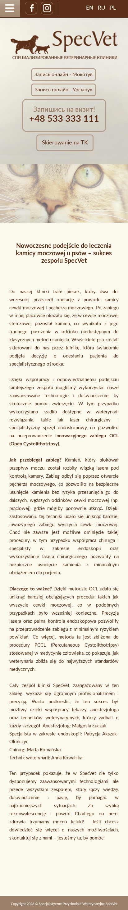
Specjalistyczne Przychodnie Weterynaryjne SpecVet (78, 904)
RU (101, 8)
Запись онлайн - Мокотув (63, 74)
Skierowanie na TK (65, 143)
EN (89, 8)
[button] (10, 8)
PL (113, 8)
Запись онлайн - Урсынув (63, 89)
